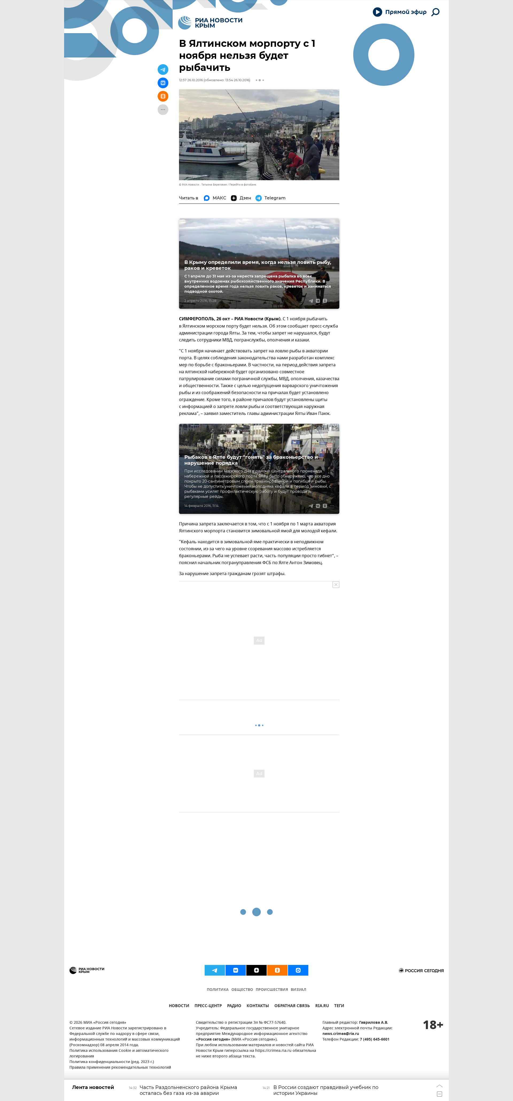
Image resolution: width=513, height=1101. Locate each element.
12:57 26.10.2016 (191, 80)
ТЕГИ (339, 1006)
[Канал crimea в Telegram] (215, 970)
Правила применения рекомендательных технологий (120, 1068)
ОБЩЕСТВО (242, 990)
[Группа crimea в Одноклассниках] (277, 970)
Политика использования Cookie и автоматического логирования (119, 1054)
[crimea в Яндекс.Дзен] (256, 970)
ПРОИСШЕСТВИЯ (272, 990)
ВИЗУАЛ (298, 990)
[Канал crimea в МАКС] (298, 970)
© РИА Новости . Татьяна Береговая (203, 185)
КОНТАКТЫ (258, 1006)
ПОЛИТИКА (218, 990)
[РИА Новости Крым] (210, 23)
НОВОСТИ (179, 1006)
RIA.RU (322, 1006)
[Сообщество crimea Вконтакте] (236, 970)
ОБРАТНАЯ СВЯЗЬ (292, 1006)
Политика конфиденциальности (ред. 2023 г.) (111, 1062)
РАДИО (234, 1006)
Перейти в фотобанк (242, 185)
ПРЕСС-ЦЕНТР (208, 1006)
